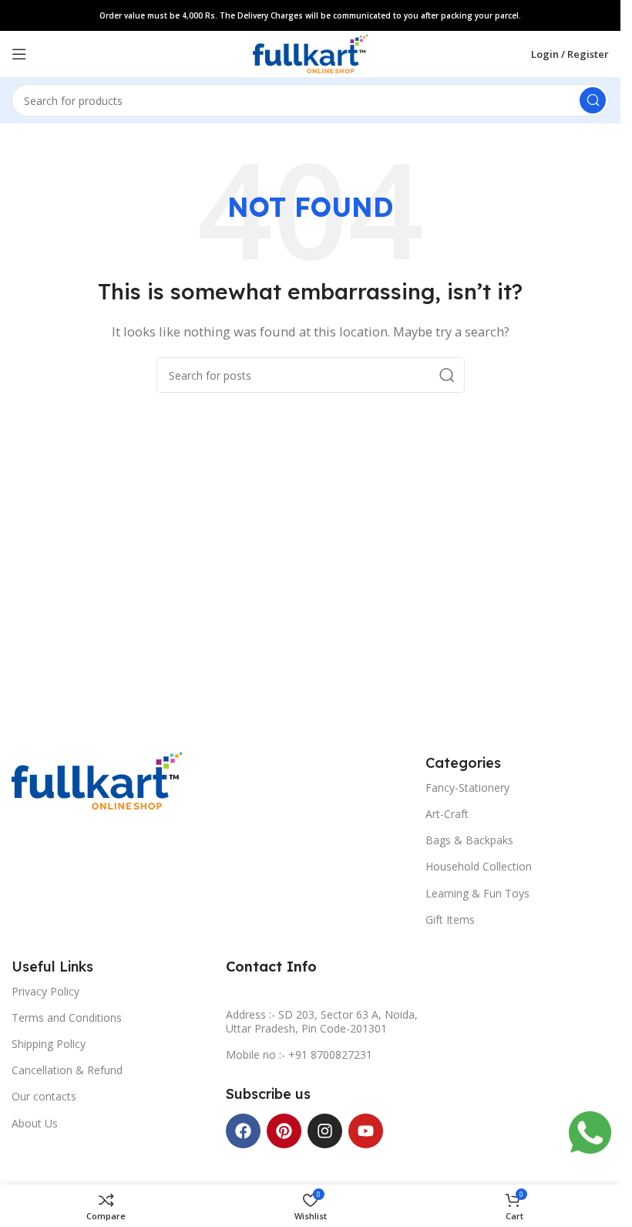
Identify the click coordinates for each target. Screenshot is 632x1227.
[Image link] (97, 779)
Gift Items (450, 919)
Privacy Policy (45, 991)
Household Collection (478, 866)
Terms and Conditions (67, 1017)
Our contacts (44, 1096)
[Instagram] (325, 1131)
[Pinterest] (284, 1131)
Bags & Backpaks (469, 840)
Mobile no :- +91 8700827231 (299, 1054)
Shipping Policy (49, 1043)
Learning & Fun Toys (477, 893)
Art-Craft (447, 813)
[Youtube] (365, 1131)
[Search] (593, 100)
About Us (35, 1123)
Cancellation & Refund (67, 1070)
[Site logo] (310, 52)
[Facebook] (243, 1131)
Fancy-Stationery (467, 787)
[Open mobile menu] (19, 54)
